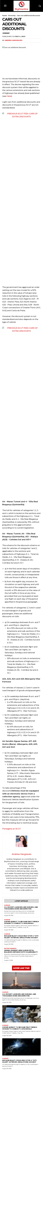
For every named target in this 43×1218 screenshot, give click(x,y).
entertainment (10, 948)
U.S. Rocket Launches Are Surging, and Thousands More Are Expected (21, 908)
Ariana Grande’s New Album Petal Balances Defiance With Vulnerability (21, 951)
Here (9, 96)
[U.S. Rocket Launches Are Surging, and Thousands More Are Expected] (21, 980)
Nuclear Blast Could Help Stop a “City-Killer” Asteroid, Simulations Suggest (21, 936)
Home (4, 15)
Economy (11, 15)
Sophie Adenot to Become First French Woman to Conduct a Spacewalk (21, 922)
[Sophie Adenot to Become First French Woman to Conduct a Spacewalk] (21, 1013)
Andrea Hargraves (13, 40)
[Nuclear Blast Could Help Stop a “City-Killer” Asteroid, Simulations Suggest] (21, 1046)
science (7, 905)
